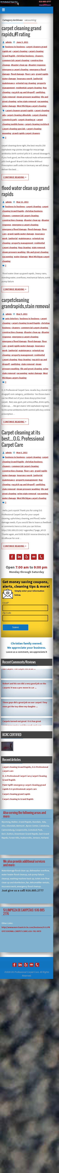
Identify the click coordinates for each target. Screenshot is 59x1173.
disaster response (36, 64)
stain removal (8, 96)
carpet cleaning (19, 51)
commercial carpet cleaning (15, 60)
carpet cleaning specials (13, 128)
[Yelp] (26, 557)
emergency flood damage (14, 229)
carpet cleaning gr (26, 119)
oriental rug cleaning (26, 83)
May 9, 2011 (21, 314)
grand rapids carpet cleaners (26, 133)
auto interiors (12, 318)
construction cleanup (12, 220)
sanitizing (40, 92)
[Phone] (41, 557)
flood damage (17, 74)
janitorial (37, 78)
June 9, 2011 (22, 42)
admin (9, 42)
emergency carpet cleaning (15, 69)
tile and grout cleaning (37, 252)
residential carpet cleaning (29, 87)
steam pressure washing (28, 96)
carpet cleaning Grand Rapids (25, 323)
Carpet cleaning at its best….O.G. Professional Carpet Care (23, 439)
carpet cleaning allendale (19, 115)
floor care (30, 74)
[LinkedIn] (19, 557)
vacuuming (42, 101)
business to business (15, 46)
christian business (25, 55)
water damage (9, 105)
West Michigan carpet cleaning (31, 105)
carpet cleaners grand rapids (19, 110)
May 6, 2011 (21, 452)
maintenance (8, 83)
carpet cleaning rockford (37, 124)
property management (22, 243)
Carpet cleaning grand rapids (16, 794)
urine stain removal (26, 101)
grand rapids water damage (21, 233)
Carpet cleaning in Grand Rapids (17, 799)
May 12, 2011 (22, 202)
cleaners (39, 55)
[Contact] (34, 557)
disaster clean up (19, 64)
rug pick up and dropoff (23, 92)
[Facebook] (12, 557)
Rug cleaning (24, 247)
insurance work (24, 78)
